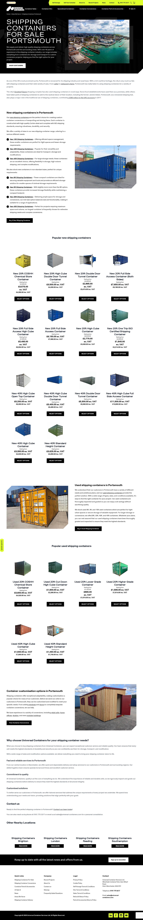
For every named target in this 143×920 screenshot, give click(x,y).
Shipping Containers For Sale (24, 880)
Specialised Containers (66, 9)
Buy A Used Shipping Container (88, 528)
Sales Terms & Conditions (81, 893)
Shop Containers (16, 65)
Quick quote (2, 545)
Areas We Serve (16, 14)
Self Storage (56, 2)
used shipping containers (112, 493)
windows (32, 705)
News (104, 2)
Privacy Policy (77, 880)
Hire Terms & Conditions (81, 890)
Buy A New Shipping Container (19, 220)
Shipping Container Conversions (25, 883)
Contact (111, 2)
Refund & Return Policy (81, 896)
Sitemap (46, 890)
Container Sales (30, 9)
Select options (23, 299)
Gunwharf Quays (20, 92)
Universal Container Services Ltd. (38, 915)
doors (42, 705)
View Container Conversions (19, 723)
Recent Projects (93, 2)
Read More (23, 846)
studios (15, 716)
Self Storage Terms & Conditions (84, 886)
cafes (56, 84)
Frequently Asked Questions (53, 893)
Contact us (47, 886)
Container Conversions (88, 9)
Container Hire (47, 9)
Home (8, 14)
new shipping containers (19, 117)
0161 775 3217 (124, 2)
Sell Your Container (69, 2)
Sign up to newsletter (118, 860)
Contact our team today (62, 809)
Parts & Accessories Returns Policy (84, 900)
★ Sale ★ (132, 9)
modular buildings (34, 716)
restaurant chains (67, 84)
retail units (55, 713)
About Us (82, 2)
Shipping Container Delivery (24, 900)
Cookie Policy (77, 883)
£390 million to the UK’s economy (82, 98)
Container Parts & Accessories (112, 9)
